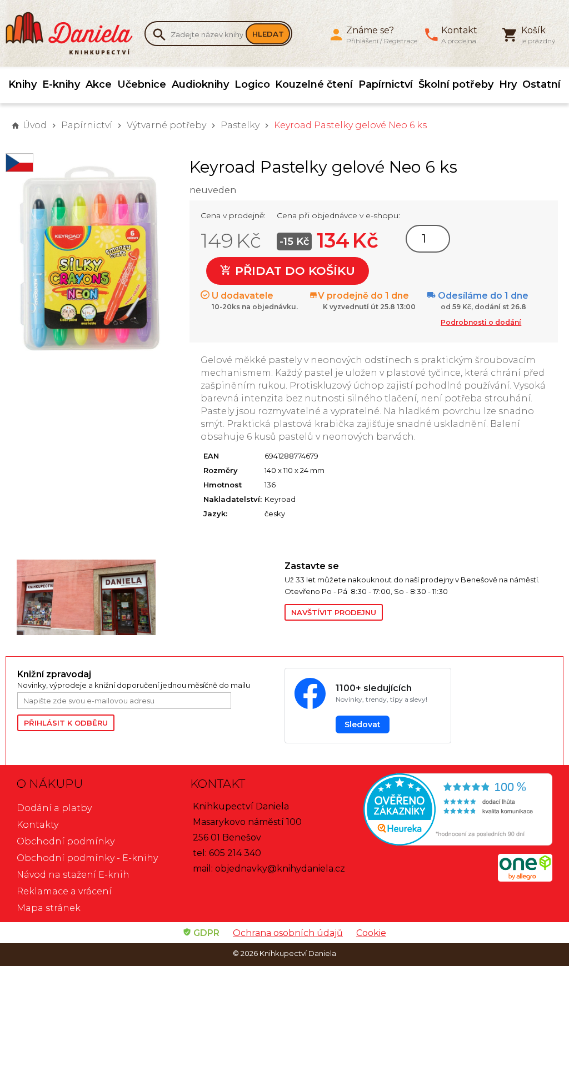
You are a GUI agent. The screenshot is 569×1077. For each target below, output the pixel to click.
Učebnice (141, 84)
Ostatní (541, 84)
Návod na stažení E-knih (73, 874)
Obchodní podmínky (65, 841)
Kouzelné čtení (314, 84)
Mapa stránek (49, 908)
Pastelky (240, 125)
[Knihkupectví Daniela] (75, 33)
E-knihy (61, 84)
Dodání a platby (54, 808)
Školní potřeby (455, 84)
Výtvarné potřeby (166, 125)
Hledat (268, 33)
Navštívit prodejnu (333, 612)
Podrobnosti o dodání (481, 322)
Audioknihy (200, 84)
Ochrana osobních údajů (288, 933)
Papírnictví (385, 84)
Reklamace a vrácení (64, 891)
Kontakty (37, 824)
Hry (508, 84)
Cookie (371, 933)
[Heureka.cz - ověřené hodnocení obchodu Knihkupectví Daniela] (458, 811)
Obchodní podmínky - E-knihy (87, 858)
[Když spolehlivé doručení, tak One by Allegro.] (525, 878)
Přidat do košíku (293, 271)
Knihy (22, 84)
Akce (99, 84)
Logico (252, 84)
